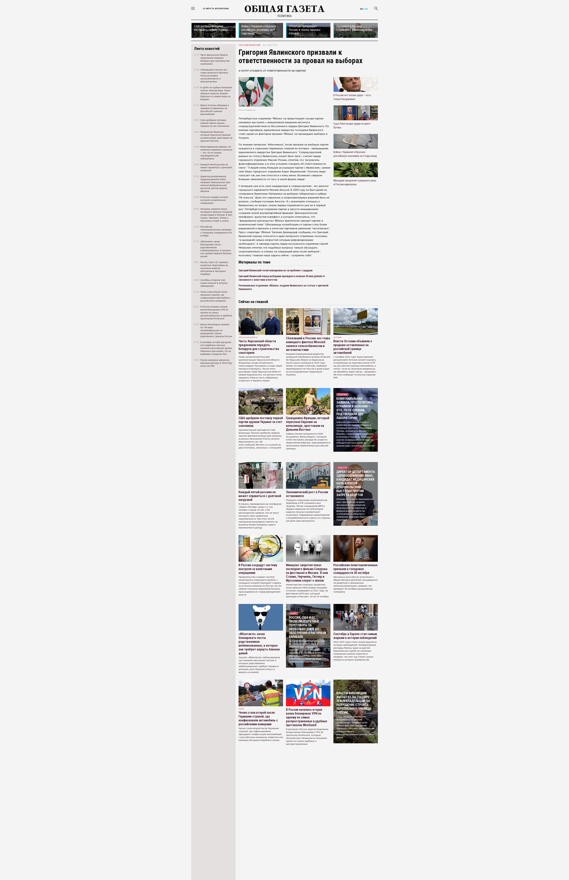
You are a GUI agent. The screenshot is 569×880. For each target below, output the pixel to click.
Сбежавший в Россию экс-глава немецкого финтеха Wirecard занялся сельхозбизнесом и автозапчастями (308, 344)
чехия (241, 709)
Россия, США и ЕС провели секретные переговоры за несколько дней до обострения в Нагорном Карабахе (307, 627)
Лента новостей (207, 48)
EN (366, 8)
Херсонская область (248, 337)
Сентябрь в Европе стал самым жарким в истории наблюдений (355, 636)
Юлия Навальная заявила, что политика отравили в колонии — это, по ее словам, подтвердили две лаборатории (354, 408)
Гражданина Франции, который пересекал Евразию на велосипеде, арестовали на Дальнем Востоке (307, 423)
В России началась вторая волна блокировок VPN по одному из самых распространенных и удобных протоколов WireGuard (306, 717)
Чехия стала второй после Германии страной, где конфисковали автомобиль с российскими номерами (258, 718)
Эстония (337, 337)
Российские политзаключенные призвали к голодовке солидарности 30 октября (355, 569)
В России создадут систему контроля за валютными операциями (258, 569)
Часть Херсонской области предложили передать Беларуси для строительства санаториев (259, 347)
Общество (342, 468)
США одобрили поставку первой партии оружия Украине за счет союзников (261, 422)
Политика (284, 16)
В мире (293, 613)
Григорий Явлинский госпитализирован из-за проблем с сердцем (276, 270)
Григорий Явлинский (249, 45)
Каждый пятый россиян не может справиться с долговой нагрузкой (260, 496)
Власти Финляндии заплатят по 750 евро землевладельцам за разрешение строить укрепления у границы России (353, 702)
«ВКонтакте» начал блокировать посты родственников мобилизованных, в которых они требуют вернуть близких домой (259, 643)
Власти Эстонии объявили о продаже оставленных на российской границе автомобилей (352, 347)
